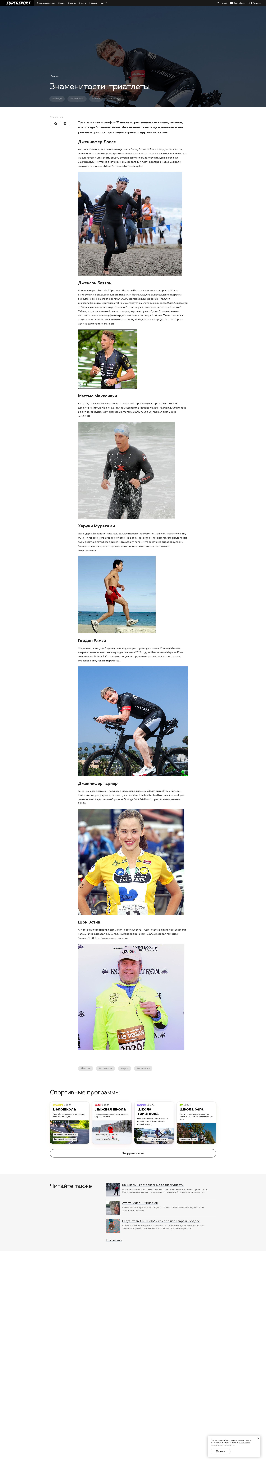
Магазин (93, 3)
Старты (82, 3)
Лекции (61, 3)
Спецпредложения (46, 3)
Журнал (72, 3)
